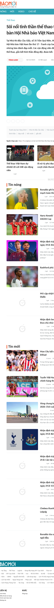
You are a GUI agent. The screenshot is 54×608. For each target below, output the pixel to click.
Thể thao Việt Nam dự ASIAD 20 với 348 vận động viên (20, 167)
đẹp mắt (21, 134)
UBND (9, 577)
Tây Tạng (21, 583)
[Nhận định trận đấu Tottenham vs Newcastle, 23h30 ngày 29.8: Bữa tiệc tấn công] (22, 439)
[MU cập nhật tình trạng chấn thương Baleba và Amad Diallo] (22, 302)
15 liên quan (42, 60)
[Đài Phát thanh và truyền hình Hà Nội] (9, 174)
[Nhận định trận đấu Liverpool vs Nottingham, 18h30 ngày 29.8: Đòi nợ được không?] (22, 250)
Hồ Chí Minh (35, 574)
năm (3, 577)
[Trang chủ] (8, 4)
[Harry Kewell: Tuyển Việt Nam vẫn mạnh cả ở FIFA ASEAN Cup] (22, 224)
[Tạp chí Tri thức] (39, 171)
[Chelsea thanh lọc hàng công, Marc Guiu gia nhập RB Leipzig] (22, 517)
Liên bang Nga (31, 577)
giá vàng (42, 583)
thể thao (12, 570)
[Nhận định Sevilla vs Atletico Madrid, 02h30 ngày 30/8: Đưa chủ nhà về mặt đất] (22, 328)
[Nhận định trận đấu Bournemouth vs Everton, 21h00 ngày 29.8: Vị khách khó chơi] (22, 491)
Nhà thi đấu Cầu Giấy (36, 130)
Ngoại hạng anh (18, 580)
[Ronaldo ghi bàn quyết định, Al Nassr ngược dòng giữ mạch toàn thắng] (22, 198)
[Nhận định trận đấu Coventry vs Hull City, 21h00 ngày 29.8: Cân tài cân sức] (22, 465)
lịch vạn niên (5, 580)
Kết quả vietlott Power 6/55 (43, 580)
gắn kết (38, 134)
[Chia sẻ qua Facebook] (8, 121)
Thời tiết (20, 574)
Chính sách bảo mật (6, 598)
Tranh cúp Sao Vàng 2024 (18, 130)
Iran (27, 574)
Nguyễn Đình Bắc (19, 577)
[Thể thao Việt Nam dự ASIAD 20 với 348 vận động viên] (20, 153)
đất (2, 574)
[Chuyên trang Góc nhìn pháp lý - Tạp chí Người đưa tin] (42, 515)
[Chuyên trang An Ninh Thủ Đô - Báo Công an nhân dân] (41, 197)
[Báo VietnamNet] (42, 300)
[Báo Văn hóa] (42, 249)
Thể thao (11, 20)
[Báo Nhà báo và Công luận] (13, 60)
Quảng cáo (3, 600)
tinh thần (12, 134)
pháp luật (28, 580)
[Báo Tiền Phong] (42, 326)
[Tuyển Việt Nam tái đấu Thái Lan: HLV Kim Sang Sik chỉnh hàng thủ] (22, 386)
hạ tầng (4, 570)
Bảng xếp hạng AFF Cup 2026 (34, 570)
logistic (19, 570)
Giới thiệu (3, 593)
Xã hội (43, 574)
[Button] (21, 60)
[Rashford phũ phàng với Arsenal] (22, 276)
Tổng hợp (25, 593)
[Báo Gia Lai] (44, 410)
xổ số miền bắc (31, 583)
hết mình (30, 134)
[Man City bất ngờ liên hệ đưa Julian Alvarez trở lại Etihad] (22, 360)
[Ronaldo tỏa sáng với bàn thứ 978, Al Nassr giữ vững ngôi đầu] (22, 543)
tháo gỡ (49, 570)
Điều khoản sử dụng (6, 596)
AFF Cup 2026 (10, 574)
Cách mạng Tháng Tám (8, 583)
